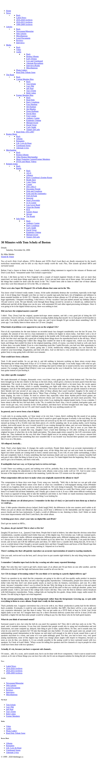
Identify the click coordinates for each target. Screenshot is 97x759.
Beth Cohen (11, 714)
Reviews (9, 690)
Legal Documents (13, 688)
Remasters (10, 746)
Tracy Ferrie (11, 712)
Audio (8, 729)
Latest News (11, 666)
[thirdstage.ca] (14, 6)
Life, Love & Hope (13, 748)
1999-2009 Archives (14, 673)
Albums (9, 743)
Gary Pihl (10, 707)
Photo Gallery (11, 731)
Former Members (13, 716)
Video (8, 726)
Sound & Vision (7, 257)
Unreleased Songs (13, 750)
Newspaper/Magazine (14, 683)
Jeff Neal (9, 709)
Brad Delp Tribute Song (15, 733)
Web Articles (11, 685)
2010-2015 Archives (14, 671)
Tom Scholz (11, 705)
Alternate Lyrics (12, 752)
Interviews (10, 692)
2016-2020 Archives (14, 668)
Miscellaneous (11, 694)
